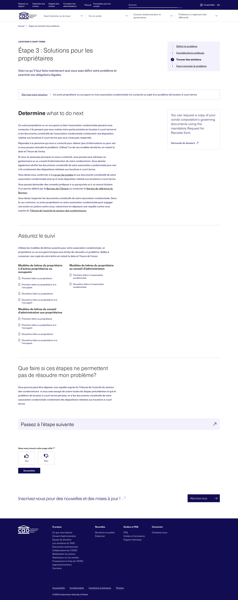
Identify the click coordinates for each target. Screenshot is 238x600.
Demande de (183, 143)
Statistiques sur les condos (65, 557)
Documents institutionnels (65, 546)
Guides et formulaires (134, 536)
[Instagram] (189, 532)
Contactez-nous (159, 532)
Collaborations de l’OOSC (64, 550)
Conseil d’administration (64, 536)
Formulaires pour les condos (102, 4)
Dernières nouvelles (105, 532)
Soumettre (29, 470)
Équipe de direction (61, 539)
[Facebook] (176, 532)
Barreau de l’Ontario (57, 188)
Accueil (21, 26)
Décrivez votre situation (35, 94)
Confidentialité (77, 587)
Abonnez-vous (198, 498)
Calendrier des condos (38, 4)
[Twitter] (171, 532)
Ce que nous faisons (62, 532)
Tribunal (87, 5)
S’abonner (100, 536)
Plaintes (120, 587)
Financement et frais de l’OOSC (67, 561)
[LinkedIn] (180, 532)
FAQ (126, 532)
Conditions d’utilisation (100, 587)
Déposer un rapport (23, 4)
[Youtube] (184, 532)
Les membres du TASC (63, 543)
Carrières (57, 568)
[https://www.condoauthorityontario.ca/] (29, 15)
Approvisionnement (62, 564)
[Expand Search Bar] (178, 5)
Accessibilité (58, 587)
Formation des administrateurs (70, 4)
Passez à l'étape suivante (47, 424)
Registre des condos (53, 4)
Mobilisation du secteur (63, 553)
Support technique (133, 539)
